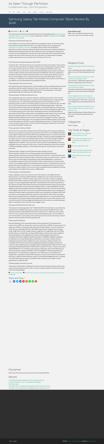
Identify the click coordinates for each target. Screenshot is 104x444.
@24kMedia (56, 36)
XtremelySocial (91, 441)
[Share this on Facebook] (14, 281)
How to (41, 12)
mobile (16, 272)
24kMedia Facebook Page (16, 38)
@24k (23, 31)
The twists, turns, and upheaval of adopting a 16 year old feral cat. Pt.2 (29, 386)
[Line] (29, 281)
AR (14, 12)
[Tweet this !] (17, 281)
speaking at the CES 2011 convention (20, 47)
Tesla (29, 12)
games (35, 12)
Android (27, 272)
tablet (20, 272)
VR (9, 12)
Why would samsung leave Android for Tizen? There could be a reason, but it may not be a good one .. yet (81, 108)
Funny (19, 12)
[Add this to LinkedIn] (20, 281)
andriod (12, 272)
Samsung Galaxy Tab (58, 272)
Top (10, 441)
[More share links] (36, 281)
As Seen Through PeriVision (28, 3)
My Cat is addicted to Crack (80, 146)
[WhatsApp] (33, 281)
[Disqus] (37, 305)
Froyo (31, 272)
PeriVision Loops (14, 384)
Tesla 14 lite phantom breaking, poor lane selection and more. (27, 380)
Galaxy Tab (36, 272)
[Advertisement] (81, 48)
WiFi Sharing (12, 274)
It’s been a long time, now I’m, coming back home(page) (25, 382)
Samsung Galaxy (48, 272)
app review (49, 12)
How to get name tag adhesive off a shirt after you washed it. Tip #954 (82, 140)
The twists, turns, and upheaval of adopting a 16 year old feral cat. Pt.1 (29, 388)
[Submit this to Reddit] (26, 281)
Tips (24, 12)
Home (15, 441)
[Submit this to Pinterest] (23, 281)
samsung (41, 272)
